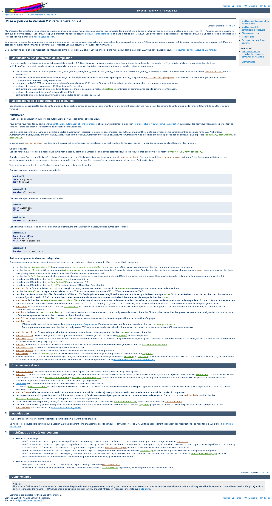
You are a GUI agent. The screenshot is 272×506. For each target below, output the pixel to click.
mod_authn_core (173, 401)
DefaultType (35, 276)
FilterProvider (63, 318)
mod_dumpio (22, 353)
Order (172, 152)
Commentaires (248, 62)
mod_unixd (182, 441)
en (230, 26)
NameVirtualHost (37, 386)
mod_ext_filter (24, 335)
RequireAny (211, 135)
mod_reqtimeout (24, 350)
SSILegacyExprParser (164, 324)
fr (234, 26)
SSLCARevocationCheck (154, 344)
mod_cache (21, 300)
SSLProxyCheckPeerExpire (86, 377)
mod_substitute (24, 347)
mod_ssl (20, 344)
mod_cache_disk (214, 71)
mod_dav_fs (22, 288)
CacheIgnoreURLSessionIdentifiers (60, 300)
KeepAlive (33, 291)
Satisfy (197, 152)
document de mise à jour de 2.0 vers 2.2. (196, 50)
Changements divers (251, 33)
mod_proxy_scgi (24, 338)
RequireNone (225, 135)
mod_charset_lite (26, 332)
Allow (180, 152)
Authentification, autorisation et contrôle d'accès (73, 124)
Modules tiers (248, 37)
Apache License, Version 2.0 (31, 500)
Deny (187, 152)
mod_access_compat (170, 157)
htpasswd (21, 383)
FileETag (56, 285)
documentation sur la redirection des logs (134, 359)
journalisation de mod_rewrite (66, 407)
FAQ (245, 6)
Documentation (36, 15)
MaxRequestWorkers (72, 270)
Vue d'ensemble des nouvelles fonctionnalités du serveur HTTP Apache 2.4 (254, 54)
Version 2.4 (51, 15)
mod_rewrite (23, 407)
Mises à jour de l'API (44, 36)
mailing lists (144, 489)
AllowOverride (59, 279)
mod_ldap (21, 312)
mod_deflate (23, 392)
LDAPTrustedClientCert (51, 312)
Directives (236, 6)
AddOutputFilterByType (204, 453)
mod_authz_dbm (33, 143)
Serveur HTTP (20, 15)
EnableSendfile (60, 282)
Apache (8, 15)
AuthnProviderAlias (125, 401)
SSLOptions (202, 374)
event (199, 270)
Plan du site (264, 6)
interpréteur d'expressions (84, 324)
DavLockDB (54, 288)
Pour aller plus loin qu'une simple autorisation (156, 124)
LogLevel (125, 332)
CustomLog (143, 356)
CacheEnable (71, 306)
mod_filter (22, 318)
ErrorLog (129, 356)
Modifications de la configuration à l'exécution (253, 28)
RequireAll (15, 138)
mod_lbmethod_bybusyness (159, 77)
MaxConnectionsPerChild (86, 267)
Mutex (167, 294)
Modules (226, 6)
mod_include (23, 321)
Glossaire (253, 6)
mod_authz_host (129, 157)
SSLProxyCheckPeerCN (57, 377)
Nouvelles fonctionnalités (99, 33)
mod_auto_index (24, 371)
